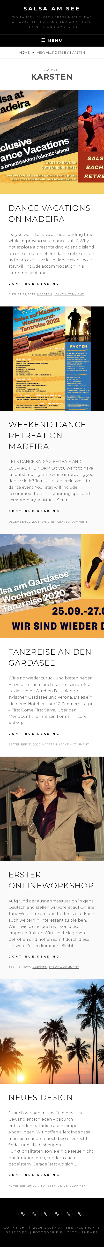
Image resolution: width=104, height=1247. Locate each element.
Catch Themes (82, 1232)
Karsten (44, 294)
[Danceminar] (56, 1214)
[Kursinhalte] (22, 1214)
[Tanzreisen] (68, 1214)
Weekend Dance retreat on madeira (47, 435)
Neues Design (40, 1097)
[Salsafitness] (34, 1214)
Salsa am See (52, 8)
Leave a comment (69, 294)
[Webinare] (45, 1214)
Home (24, 52)
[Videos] (79, 1214)
